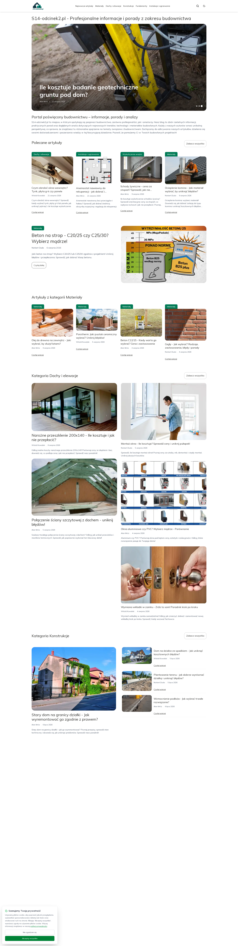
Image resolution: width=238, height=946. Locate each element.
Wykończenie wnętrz (132, 154)
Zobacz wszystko (195, 143)
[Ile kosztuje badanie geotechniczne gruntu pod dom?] (119, 67)
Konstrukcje (128, 6)
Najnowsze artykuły (84, 6)
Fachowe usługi (50, 80)
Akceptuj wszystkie (29, 938)
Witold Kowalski (38, 195)
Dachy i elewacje (113, 6)
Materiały (99, 6)
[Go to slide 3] (202, 106)
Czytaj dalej (39, 265)
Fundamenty (141, 6)
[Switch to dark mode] (204, 6)
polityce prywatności (38, 926)
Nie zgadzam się (30, 932)
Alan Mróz (44, 101)
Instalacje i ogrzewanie (159, 6)
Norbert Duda (170, 195)
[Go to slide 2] (199, 106)
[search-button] (197, 6)
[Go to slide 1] (196, 106)
